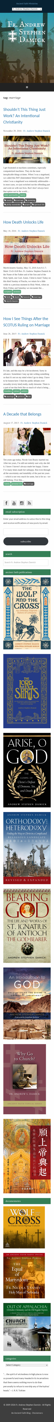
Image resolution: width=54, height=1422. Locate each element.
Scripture (7, 292)
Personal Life (17, 484)
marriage (19, 200)
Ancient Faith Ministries (27, 4)
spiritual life (39, 204)
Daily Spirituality (11, 195)
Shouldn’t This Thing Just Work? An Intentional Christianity (24, 116)
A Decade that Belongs (22, 414)
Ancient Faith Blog (22, 1413)
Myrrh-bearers (12, 301)
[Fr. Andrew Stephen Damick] (27, 43)
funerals (26, 297)
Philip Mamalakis (14, 204)
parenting (31, 200)
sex (29, 396)
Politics (24, 391)
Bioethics (8, 391)
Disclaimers (37, 1413)
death (17, 297)
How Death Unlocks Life (23, 222)
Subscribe (25, 541)
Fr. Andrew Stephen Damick (36, 130)
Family (22, 195)
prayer (27, 204)
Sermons (17, 292)
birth (9, 297)
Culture (16, 391)
